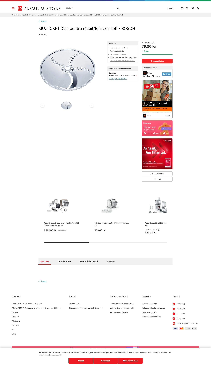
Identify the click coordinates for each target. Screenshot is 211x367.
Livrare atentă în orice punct (121, 304)
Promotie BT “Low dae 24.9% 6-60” (27, 304)
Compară (157, 179)
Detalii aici (166, 74)
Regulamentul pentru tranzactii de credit (85, 308)
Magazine (16, 321)
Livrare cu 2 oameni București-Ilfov (122, 61)
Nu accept (105, 361)
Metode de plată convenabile (122, 308)
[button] (42, 105)
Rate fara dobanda (117, 51)
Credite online (74, 304)
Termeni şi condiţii (149, 304)
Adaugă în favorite (157, 173)
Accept (81, 361)
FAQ (13, 330)
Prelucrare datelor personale (153, 308)
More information (130, 361)
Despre (15, 312)
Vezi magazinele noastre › (118, 79)
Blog (14, 334)
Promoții (170, 8)
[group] (61, 211)
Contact (15, 325)
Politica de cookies (149, 312)
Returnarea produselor (119, 312)
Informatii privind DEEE (151, 317)
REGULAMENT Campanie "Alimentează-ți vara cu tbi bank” (36, 308)
